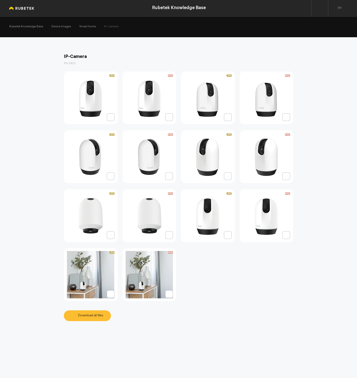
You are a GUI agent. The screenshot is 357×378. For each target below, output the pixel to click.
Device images (61, 26)
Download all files (90, 315)
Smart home (87, 26)
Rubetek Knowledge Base (179, 8)
